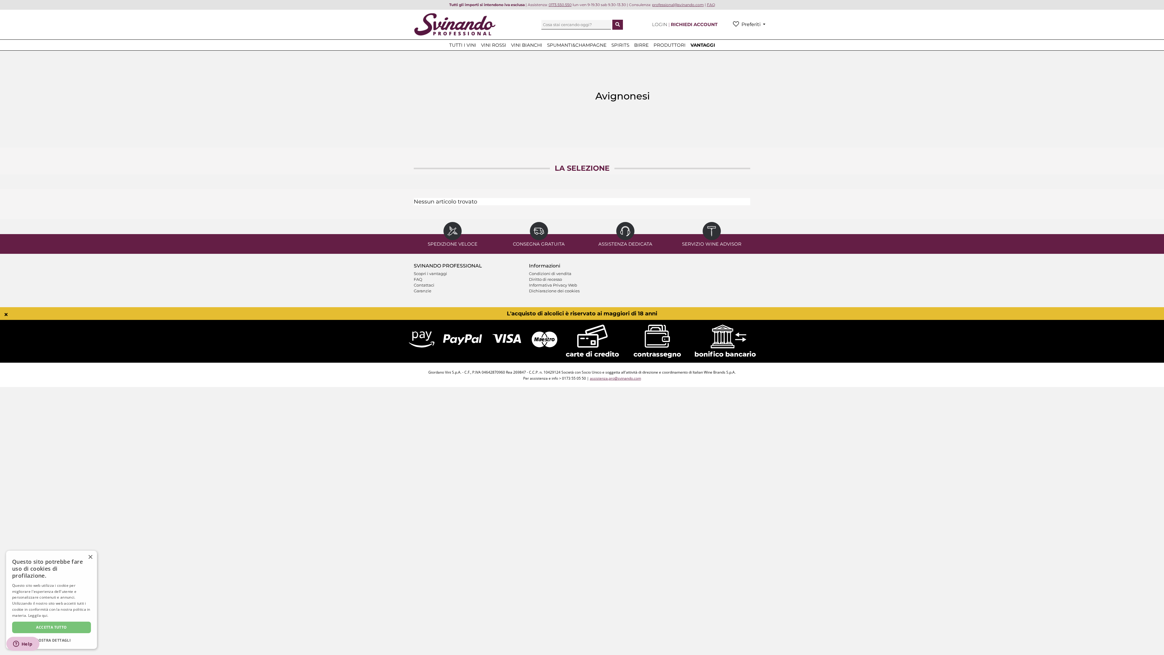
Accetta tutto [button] (51, 627)
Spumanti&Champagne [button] (577, 45)
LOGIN (660, 24)
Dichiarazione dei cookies (554, 290)
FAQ (418, 279)
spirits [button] (620, 45)
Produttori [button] (670, 45)
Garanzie (422, 290)
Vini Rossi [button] (493, 45)
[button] (51, 640)
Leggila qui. (38, 615)
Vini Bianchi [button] (526, 45)
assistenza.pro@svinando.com (615, 378)
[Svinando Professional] (455, 24)
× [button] (90, 557)
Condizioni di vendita (550, 273)
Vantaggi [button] (703, 45)
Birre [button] (641, 45)
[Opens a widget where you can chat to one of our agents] (22, 644)
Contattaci (424, 285)
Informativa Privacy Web (553, 285)
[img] (6, 314)
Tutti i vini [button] (462, 45)
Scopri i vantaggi (430, 273)
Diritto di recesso (545, 279)
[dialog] (51, 600)
